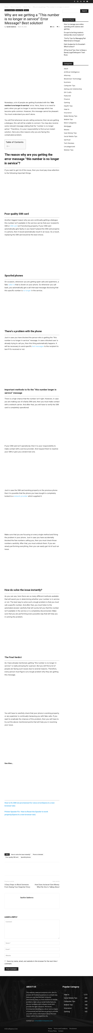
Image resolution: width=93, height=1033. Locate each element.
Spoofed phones (26, 857)
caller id (11, 285)
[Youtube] (87, 1)
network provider (21, 496)
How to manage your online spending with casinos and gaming (74, 26)
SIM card (13, 226)
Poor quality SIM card (12, 857)
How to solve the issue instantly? (20, 854)
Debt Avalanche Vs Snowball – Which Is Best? (75, 45)
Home (6, 7)
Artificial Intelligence (72, 72)
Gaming (67, 102)
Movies (66, 130)
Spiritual (67, 140)
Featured (67, 96)
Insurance (68, 113)
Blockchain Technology (72, 79)
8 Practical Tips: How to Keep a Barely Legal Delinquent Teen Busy (75, 52)
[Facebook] (74, 1)
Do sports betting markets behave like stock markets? (74, 34)
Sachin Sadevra (11, 27)
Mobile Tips (27, 7)
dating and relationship (73, 89)
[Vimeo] (84, 1)
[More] (27, 32)
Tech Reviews (69, 143)
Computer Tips (69, 85)
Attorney (67, 75)
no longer (27, 290)
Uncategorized (69, 146)
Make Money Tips (70, 116)
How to (26, 10)
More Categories (16, 7)
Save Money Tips (70, 133)
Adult (66, 69)
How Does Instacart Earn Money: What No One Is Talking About (47, 886)
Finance (67, 99)
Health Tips (68, 106)
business (67, 82)
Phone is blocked (38, 854)
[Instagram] (77, 1)
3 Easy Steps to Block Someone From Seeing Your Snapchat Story (17, 886)
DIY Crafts (67, 92)
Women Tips (68, 150)
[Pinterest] (17, 32)
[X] (81, 1)
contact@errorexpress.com (43, 1021)
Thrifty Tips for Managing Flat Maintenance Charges (75, 39)
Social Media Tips (70, 136)
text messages (38, 346)
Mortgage (67, 126)
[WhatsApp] (22, 32)
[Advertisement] (32, 84)
